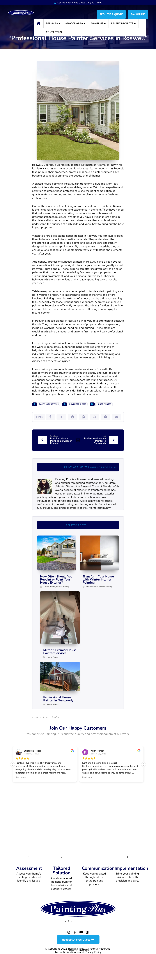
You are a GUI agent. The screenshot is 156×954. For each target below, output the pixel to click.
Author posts (102, 467)
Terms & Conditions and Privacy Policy (78, 952)
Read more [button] (21, 777)
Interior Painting (62, 587)
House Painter (104, 404)
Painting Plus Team (48, 404)
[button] (50, 417)
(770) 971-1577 (83, 921)
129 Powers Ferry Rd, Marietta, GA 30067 (78, 926)
